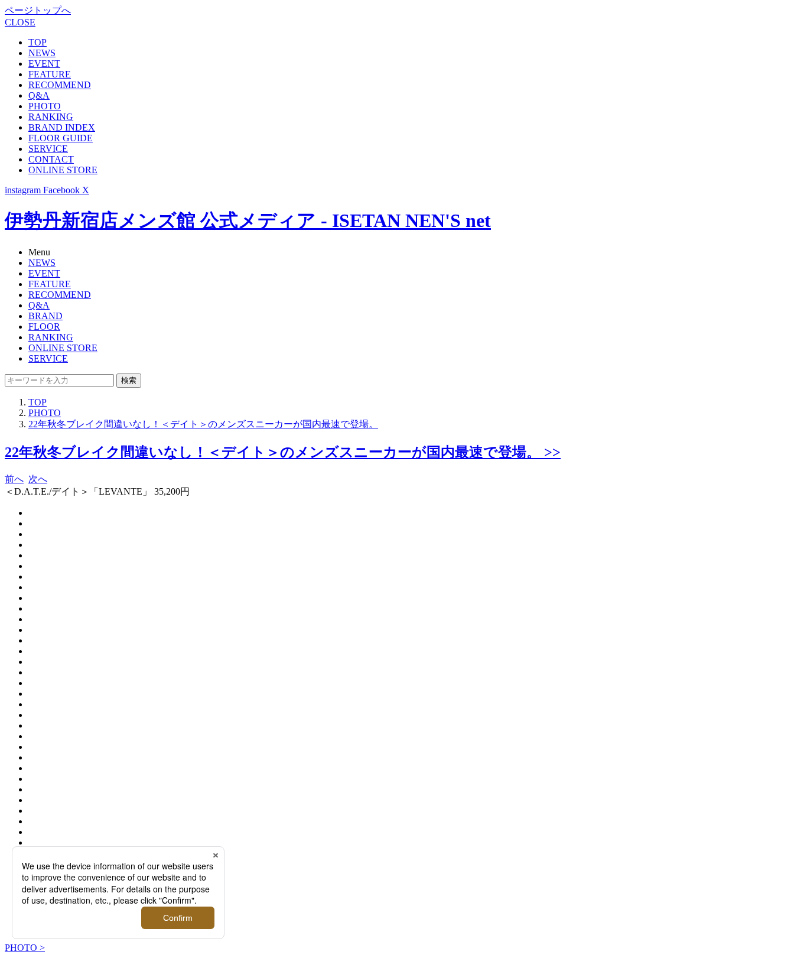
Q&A (39, 95)
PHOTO (44, 106)
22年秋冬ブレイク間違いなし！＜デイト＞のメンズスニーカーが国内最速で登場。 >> (283, 452)
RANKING (50, 117)
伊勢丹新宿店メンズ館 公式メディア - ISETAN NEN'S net (248, 220)
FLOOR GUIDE (60, 138)
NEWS (42, 53)
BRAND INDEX (61, 127)
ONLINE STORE (62, 170)
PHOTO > (25, 948)
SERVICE (48, 149)
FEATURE (49, 74)
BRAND (45, 316)
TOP (37, 42)
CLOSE (20, 22)
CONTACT (51, 159)
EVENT (44, 64)
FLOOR (44, 327)
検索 (128, 380)
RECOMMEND (59, 85)
